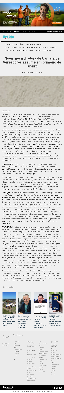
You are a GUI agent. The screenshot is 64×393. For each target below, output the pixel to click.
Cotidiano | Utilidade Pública (14, 44)
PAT (40, 341)
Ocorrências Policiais (34, 44)
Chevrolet (16, 341)
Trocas (53, 370)
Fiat (15, 343)
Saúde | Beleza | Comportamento (16, 50)
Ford (15, 347)
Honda (16, 355)
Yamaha (16, 358)
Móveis (53, 352)
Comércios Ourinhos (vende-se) (31, 350)
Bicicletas (41, 357)
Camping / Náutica (43, 359)
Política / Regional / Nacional (15, 47)
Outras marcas (18, 349)
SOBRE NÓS (5, 343)
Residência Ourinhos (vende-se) (31, 363)
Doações (41, 363)
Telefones (53, 366)
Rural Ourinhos (30, 374)
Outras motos (17, 360)
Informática (42, 371)
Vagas (40, 345)
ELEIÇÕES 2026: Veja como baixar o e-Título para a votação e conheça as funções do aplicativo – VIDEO (55, 320)
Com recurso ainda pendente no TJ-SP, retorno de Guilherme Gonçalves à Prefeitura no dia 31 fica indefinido (40, 321)
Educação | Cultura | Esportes (37, 47)
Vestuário (53, 372)
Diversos (41, 361)
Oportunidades (55, 356)
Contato (32, 31)
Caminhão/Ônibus (43, 351)
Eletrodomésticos (43, 365)
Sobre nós (24, 31)
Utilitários (16, 351)
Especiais (16, 353)
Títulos (53, 368)
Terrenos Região (31, 380)
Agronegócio (54, 47)
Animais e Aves (43, 353)
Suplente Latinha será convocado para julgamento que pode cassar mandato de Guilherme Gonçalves (24, 321)
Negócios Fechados (56, 354)
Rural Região (30, 376)
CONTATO (5, 345)
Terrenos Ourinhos (31, 378)
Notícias (5, 31)
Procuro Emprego (43, 343)
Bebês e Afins (42, 355)
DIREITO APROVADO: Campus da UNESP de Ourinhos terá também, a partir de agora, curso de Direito (9, 320)
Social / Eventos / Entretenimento (41, 50)
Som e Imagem (55, 364)
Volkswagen (17, 345)
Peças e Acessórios (56, 358)
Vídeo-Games (54, 375)
